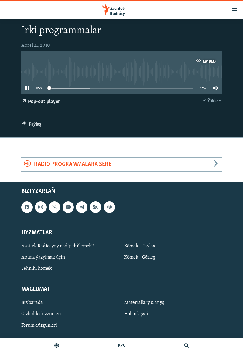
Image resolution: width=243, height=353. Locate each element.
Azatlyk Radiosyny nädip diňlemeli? (57, 246)
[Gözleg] (186, 345)
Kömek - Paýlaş (139, 246)
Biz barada (32, 302)
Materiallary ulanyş (144, 302)
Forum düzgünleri (39, 325)
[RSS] (95, 207)
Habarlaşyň (136, 314)
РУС (122, 345)
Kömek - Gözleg (139, 257)
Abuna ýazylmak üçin (43, 257)
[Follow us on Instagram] (40, 207)
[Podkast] (56, 345)
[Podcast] (109, 207)
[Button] (31, 125)
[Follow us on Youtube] (68, 207)
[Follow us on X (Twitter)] (54, 207)
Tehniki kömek (36, 268)
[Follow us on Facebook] (27, 207)
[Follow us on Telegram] (81, 207)
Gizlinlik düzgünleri (41, 314)
